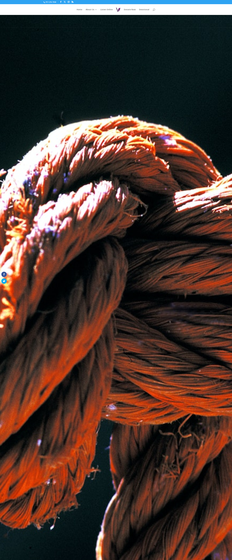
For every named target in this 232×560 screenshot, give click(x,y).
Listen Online (106, 10)
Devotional (144, 10)
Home (79, 10)
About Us (90, 10)
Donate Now (130, 10)
